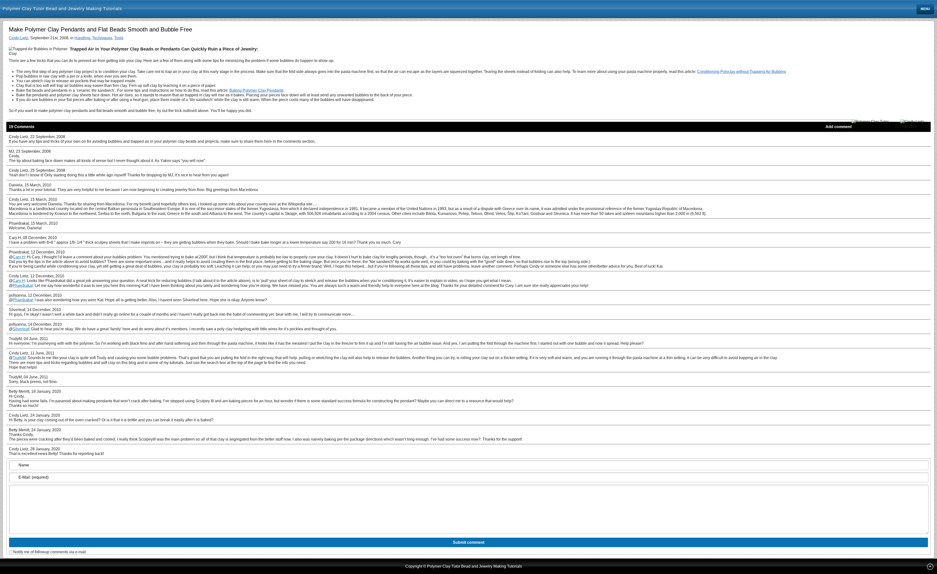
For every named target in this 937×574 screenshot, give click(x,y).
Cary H (19, 257)
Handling (82, 38)
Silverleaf (21, 329)
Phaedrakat (23, 285)
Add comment (838, 127)
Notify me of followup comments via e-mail (49, 552)
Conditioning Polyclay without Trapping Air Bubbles (741, 72)
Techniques (102, 38)
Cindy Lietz (18, 38)
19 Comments (21, 127)
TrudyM (19, 358)
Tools (118, 38)
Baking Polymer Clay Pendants (256, 90)
